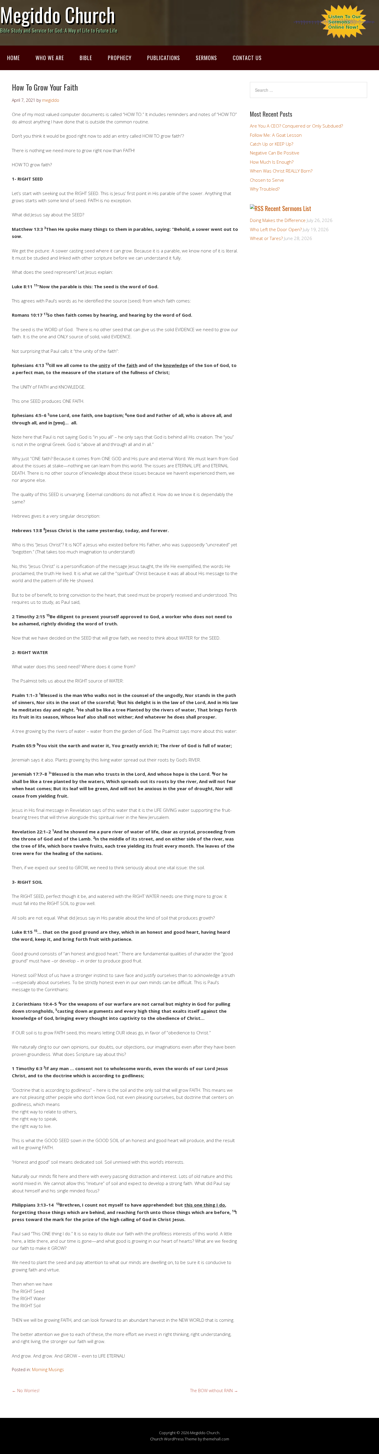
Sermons (206, 58)
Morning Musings (48, 1369)
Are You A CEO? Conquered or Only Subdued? (296, 126)
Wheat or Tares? (266, 238)
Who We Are (50, 58)
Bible (86, 58)
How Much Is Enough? (271, 162)
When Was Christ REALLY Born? (281, 171)
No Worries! (25, 1390)
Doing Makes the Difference (278, 220)
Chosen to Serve (267, 180)
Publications (163, 58)
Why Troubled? (265, 189)
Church (156, 1439)
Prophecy (119, 58)
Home (13, 58)
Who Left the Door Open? (276, 229)
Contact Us (247, 58)
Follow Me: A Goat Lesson (276, 135)
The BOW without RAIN (214, 1390)
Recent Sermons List (288, 208)
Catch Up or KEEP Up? (271, 144)
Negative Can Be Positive (274, 153)
